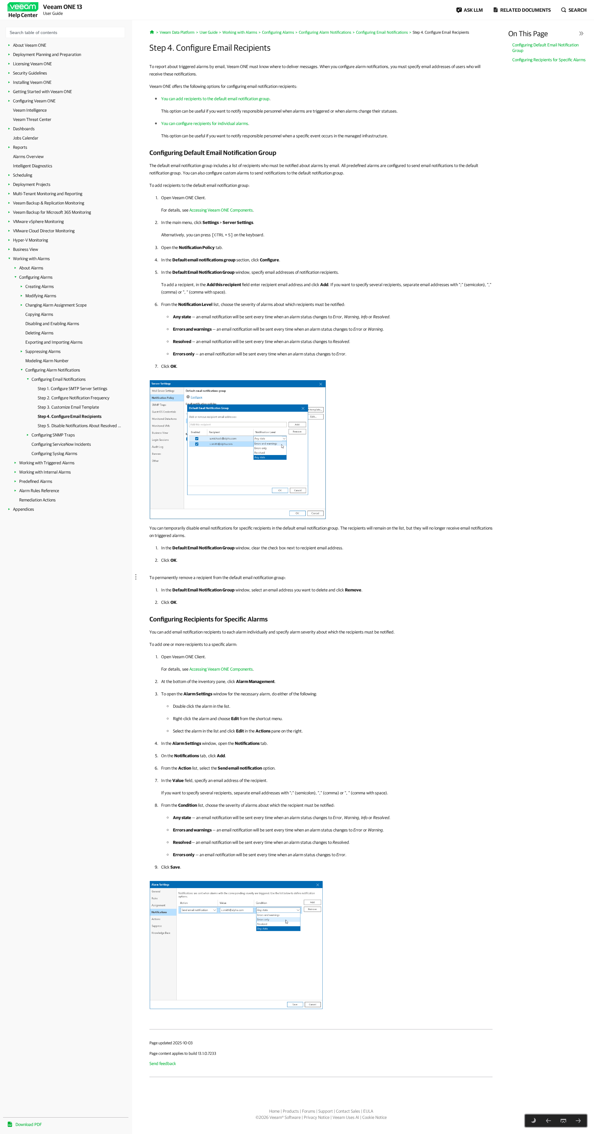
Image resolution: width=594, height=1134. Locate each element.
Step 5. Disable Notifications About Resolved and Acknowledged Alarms (80, 425)
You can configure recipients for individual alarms (204, 123)
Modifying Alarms (40, 295)
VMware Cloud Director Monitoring (44, 230)
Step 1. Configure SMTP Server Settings (72, 388)
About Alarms (31, 267)
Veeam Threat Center (32, 119)
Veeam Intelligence (30, 110)
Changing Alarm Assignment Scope (56, 305)
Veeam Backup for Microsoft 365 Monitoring (52, 212)
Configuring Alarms (36, 277)
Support (325, 1111)
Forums (308, 1111)
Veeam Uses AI (346, 1117)
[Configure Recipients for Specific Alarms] (236, 944)
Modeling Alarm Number (47, 360)
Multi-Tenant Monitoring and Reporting (47, 193)
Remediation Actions (37, 499)
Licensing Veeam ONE (32, 63)
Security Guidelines (30, 73)
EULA (368, 1111)
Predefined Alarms (35, 481)
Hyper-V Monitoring (30, 240)
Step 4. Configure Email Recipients (69, 416)
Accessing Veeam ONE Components (221, 210)
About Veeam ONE (29, 45)
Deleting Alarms (39, 332)
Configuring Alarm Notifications (52, 369)
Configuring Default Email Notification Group (545, 47)
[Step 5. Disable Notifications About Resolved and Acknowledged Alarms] (578, 1120)
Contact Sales (348, 1111)
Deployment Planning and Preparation (47, 54)
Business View (25, 249)
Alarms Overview (28, 156)
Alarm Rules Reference (39, 490)
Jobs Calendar (25, 137)
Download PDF (28, 1124)
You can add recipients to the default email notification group (215, 98)
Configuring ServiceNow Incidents (61, 444)
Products (291, 1111)
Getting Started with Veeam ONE (42, 91)
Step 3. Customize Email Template (68, 407)
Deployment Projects (31, 184)
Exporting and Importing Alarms (54, 342)
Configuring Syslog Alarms (54, 453)
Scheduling (22, 175)
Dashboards (24, 128)
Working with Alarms (31, 258)
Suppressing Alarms (43, 351)
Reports (20, 147)
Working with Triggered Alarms (47, 462)
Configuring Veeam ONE (34, 100)
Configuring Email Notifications (59, 379)
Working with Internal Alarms (45, 472)
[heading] (321, 152)
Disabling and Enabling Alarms (52, 323)
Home (274, 1111)
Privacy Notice (316, 1117)
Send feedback (162, 1063)
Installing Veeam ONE (32, 82)
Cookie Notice (374, 1117)
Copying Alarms (39, 314)
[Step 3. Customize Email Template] (548, 1120)
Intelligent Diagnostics (32, 165)
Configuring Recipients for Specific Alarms (549, 59)
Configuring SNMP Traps (53, 434)
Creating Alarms (39, 286)
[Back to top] (563, 1120)
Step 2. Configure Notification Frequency (74, 397)
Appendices (23, 509)
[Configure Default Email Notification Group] (237, 449)
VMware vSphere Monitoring (38, 221)
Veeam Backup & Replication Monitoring (48, 202)
